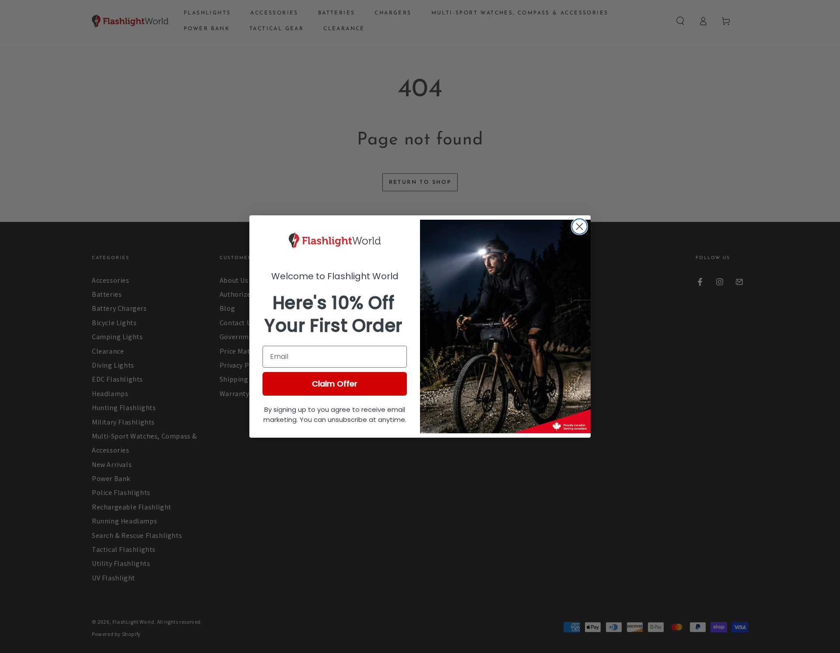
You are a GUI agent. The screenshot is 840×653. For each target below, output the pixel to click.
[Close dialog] (579, 226)
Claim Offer (334, 383)
